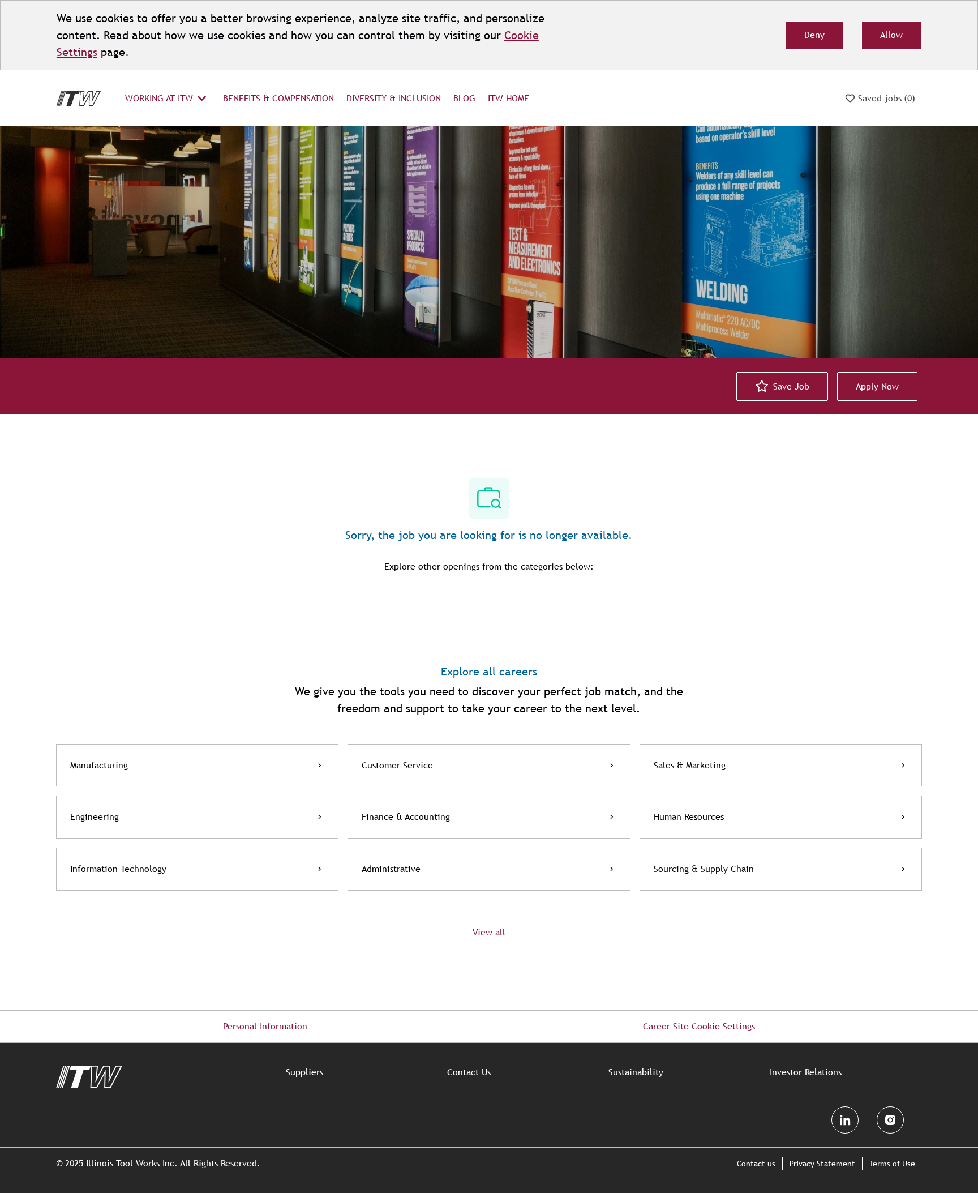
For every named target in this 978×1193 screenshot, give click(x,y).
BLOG (464, 98)
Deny (814, 34)
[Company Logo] (78, 97)
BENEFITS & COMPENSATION (278, 98)
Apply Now (877, 386)
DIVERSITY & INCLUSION (393, 98)
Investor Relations (806, 1072)
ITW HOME (508, 98)
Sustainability (635, 1072)
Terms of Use (892, 1163)
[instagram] (890, 1120)
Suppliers (304, 1072)
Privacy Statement (822, 1163)
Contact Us (469, 1072)
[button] (489, 932)
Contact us (756, 1163)
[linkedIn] (845, 1120)
